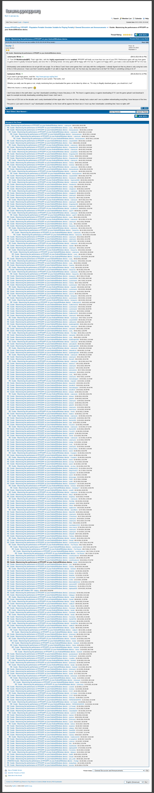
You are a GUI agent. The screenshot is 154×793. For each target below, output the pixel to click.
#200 (147, 42)
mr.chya (71, 461)
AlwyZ (71, 494)
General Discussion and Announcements (91, 27)
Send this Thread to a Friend (16, 773)
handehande (72, 745)
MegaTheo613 (73, 470)
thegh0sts (72, 496)
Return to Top (26, 781)
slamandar (72, 328)
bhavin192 (72, 383)
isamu (71, 217)
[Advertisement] (85, 8)
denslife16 (72, 385)
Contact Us (9, 781)
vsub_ (71, 127)
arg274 (71, 210)
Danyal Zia (72, 197)
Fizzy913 (72, 424)
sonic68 (71, 686)
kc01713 (73, 713)
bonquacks (72, 276)
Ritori (70, 143)
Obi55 (71, 479)
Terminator (72, 608)
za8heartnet (72, 322)
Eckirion (71, 573)
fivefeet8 (73, 538)
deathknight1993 (74, 324)
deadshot (72, 726)
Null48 (71, 754)
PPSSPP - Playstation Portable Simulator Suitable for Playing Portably (47, 27)
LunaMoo (72, 658)
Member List (127, 18)
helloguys (72, 595)
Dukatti (71, 540)
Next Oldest (11, 111)
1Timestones (73, 516)
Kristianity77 (72, 483)
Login (19, 22)
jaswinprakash (73, 654)
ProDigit (76, 761)
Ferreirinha (72, 750)
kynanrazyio (74, 317)
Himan (71, 505)
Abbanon (73, 752)
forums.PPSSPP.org (12, 27)
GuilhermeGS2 (76, 302)
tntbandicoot (72, 350)
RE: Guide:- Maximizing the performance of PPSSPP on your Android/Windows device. (37, 128)
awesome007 (73, 584)
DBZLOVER (72, 241)
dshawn (71, 392)
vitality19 (71, 603)
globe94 (71, 398)
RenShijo (71, 501)
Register (25, 22)
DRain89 (71, 534)
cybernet (71, 741)
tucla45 (71, 490)
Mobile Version (47, 781)
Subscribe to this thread (15, 775)
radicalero (72, 503)
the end (71, 671)
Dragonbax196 (73, 147)
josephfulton (74, 151)
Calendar (138, 18)
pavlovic (71, 717)
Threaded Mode (135, 39)
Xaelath (71, 245)
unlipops (71, 728)
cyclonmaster (73, 280)
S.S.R (71, 691)
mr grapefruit (73, 739)
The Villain (74, 333)
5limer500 (72, 512)
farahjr (52, 42)
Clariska (71, 734)
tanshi (71, 451)
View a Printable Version (15, 770)
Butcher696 (72, 418)
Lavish (71, 721)
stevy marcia (73, 527)
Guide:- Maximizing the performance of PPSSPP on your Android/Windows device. (34, 125)
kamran (71, 715)
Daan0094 (72, 730)
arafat (71, 481)
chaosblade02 (73, 710)
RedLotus (72, 697)
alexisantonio (73, 370)
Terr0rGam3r (73, 656)
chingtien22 (72, 189)
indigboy (36, 590)
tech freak (72, 577)
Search (116, 18)
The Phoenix (74, 544)
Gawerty (71, 265)
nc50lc (71, 579)
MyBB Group (28, 786)
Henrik (73, 411)
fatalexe (71, 413)
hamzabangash (73, 379)
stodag (71, 186)
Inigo (70, 422)
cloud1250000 (73, 141)
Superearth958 (75, 180)
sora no (71, 293)
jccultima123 (74, 208)
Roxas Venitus (73, 448)
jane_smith (72, 759)
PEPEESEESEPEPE (75, 700)
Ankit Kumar (72, 409)
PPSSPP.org (17, 781)
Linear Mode (144, 39)
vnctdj (72, 267)
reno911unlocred (74, 542)
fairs (70, 743)
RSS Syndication (57, 781)
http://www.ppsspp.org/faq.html (47, 77)
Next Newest (21, 111)
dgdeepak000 (73, 588)
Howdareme (72, 178)
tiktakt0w (71, 571)
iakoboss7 (72, 363)
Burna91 (71, 359)
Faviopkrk (74, 453)
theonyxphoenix (73, 130)
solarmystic (67, 125)
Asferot (73, 724)
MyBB (14, 786)
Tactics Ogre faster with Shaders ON (20, 590)
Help (147, 18)
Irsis (70, 564)
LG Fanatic (74, 693)
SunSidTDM (72, 619)
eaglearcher (72, 507)
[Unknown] (72, 592)
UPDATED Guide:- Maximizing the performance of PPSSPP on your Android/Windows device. (40, 761)
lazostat (71, 765)
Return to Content (36, 781)
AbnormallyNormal (74, 582)
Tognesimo (72, 472)
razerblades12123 (74, 525)
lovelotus (71, 689)
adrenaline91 (73, 344)
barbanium (72, 558)
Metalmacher (73, 586)
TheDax (71, 156)
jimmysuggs (72, 477)
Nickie (71, 636)
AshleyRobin (72, 763)
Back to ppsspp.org (11, 16)
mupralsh (73, 287)
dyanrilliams (74, 509)
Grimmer (71, 165)
